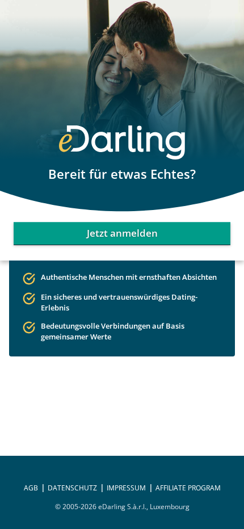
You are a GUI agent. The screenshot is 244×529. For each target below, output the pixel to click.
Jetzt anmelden (122, 233)
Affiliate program (188, 488)
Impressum (126, 488)
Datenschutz (72, 488)
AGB (31, 488)
